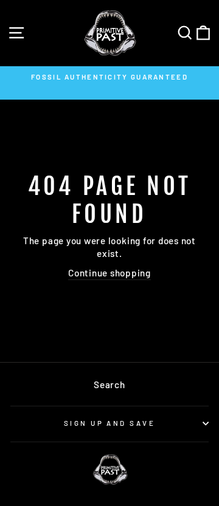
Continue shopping (109, 272)
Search (109, 384)
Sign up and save (109, 423)
